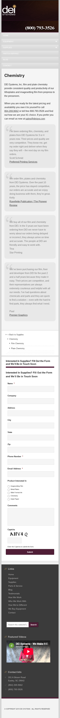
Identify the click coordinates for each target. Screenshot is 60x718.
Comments (12, 505)
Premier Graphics (18, 315)
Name (11, 383)
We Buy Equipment (17, 609)
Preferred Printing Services (23, 162)
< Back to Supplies (16, 335)
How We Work (14, 597)
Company (12, 396)
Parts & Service (11, 53)
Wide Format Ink (16, 492)
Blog (5, 59)
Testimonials (14, 593)
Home (5, 35)
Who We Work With (17, 601)
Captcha (11, 529)
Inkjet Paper (15, 499)
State (10, 432)
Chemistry (13, 339)
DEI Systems (25, 709)
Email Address (15, 469)
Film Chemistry (17, 343)
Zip (9, 444)
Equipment (7, 41)
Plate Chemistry (18, 348)
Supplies (6, 47)
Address (11, 408)
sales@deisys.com (35, 118)
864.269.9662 (11, 111)
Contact (7, 65)
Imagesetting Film (17, 486)
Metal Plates (15, 489)
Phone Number (15, 456)
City (9, 420)
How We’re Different (17, 605)
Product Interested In (17, 481)
